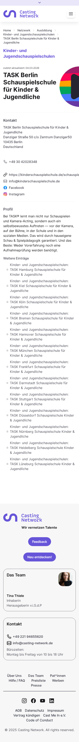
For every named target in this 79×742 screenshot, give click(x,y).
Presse (36, 685)
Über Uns (14, 676)
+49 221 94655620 (28, 637)
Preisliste (38, 680)
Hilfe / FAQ (17, 680)
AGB (18, 710)
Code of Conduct (39, 720)
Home (7, 30)
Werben (58, 680)
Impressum (55, 710)
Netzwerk (23, 30)
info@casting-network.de (33, 643)
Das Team (36, 676)
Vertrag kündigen (26, 715)
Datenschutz (34, 710)
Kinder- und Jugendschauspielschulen (28, 34)
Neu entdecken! (39, 557)
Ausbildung (44, 30)
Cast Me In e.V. (54, 715)
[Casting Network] (20, 14)
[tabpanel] (39, 338)
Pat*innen (58, 676)
